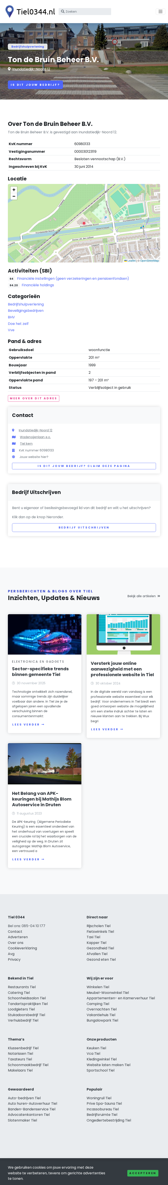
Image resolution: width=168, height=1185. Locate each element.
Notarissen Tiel (20, 1053)
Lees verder (26, 724)
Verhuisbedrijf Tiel (23, 1020)
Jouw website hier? (33, 457)
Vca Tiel (93, 1053)
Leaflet (131, 260)
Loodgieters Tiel (21, 1009)
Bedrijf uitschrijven (84, 527)
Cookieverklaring (22, 948)
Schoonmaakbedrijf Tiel (28, 1064)
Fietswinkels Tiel (100, 931)
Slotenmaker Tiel (22, 1120)
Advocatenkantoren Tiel (29, 1114)
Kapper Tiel (96, 942)
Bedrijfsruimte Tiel (102, 1114)
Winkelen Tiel (98, 987)
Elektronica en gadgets (38, 661)
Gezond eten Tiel (101, 959)
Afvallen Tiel (97, 953)
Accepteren (142, 1173)
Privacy (14, 959)
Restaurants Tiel (22, 987)
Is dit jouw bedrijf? (35, 85)
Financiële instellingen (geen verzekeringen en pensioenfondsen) (73, 278)
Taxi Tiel (93, 937)
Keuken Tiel (96, 1048)
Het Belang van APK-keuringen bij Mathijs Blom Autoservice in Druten (42, 799)
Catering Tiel (19, 992)
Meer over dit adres (33, 398)
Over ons (15, 942)
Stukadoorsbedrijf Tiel (26, 1014)
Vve (11, 330)
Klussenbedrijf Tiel (23, 1048)
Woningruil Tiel (99, 1098)
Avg (11, 953)
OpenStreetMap (149, 260)
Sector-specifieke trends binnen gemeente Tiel (40, 671)
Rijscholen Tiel (98, 925)
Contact (15, 931)
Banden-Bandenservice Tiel (31, 1109)
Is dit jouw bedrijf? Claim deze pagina (84, 466)
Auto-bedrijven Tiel (24, 1098)
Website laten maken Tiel (108, 1064)
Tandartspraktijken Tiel (28, 1003)
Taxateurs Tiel (20, 1059)
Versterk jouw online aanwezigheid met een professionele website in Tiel (122, 669)
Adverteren (18, 937)
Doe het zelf (18, 323)
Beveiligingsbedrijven (26, 310)
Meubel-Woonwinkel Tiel (108, 992)
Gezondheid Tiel (100, 948)
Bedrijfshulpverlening (27, 46)
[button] (84, 223)
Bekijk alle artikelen (142, 596)
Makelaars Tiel (20, 1070)
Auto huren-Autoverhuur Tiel (32, 1103)
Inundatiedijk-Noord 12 (31, 69)
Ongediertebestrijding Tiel (109, 1120)
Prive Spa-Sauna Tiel (104, 1103)
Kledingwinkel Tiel (102, 1059)
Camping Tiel (98, 1003)
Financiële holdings (38, 285)
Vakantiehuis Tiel (101, 1014)
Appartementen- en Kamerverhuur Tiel (121, 998)
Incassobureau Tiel (103, 1109)
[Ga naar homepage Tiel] (29, 11)
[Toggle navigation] (160, 11)
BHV (11, 317)
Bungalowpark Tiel (102, 1020)
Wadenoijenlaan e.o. (35, 437)
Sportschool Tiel (100, 1070)
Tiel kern (26, 443)
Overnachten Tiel (102, 1009)
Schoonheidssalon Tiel (27, 998)
